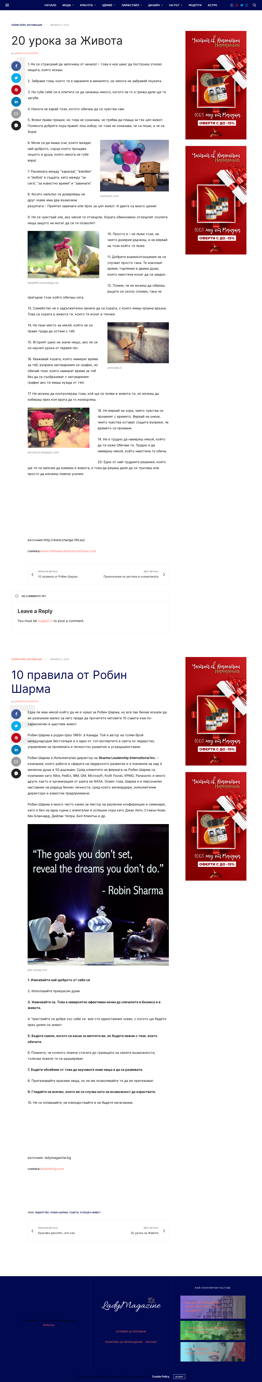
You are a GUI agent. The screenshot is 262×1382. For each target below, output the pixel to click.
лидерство (42, 1212)
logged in (45, 621)
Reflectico (49, 1325)
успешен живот (90, 1212)
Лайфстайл (130, 5)
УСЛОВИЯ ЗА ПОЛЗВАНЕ (131, 1331)
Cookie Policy (160, 1376)
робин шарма (59, 1212)
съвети (74, 1212)
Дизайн (154, 5)
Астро (212, 5)
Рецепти (195, 5)
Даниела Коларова (26, 53)
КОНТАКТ (151, 1342)
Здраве (107, 5)
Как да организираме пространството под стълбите (202, 1306)
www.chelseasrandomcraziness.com (68, 551)
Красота (86, 5)
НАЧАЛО (50, 5)
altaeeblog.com (52, 1169)
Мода (66, 5)
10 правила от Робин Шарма (69, 682)
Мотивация (34, 25)
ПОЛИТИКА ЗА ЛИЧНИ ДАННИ (123, 1342)
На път (174, 5)
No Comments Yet (34, 596)
